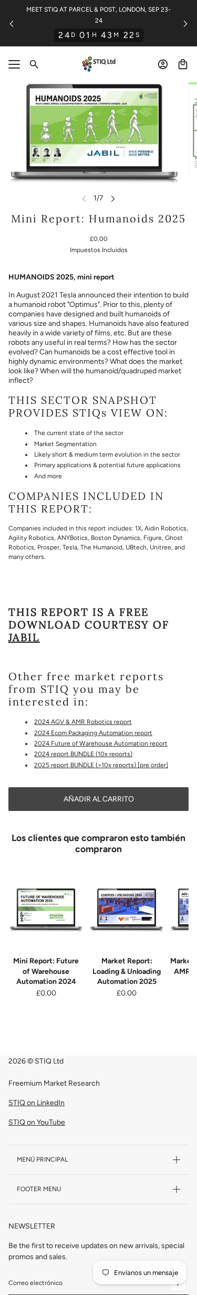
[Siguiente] (185, 23)
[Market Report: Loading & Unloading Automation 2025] (126, 909)
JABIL (24, 637)
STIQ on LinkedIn (36, 1102)
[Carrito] (183, 64)
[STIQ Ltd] (98, 64)
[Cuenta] (163, 64)
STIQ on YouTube (36, 1122)
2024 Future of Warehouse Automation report (101, 743)
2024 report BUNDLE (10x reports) (83, 754)
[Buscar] (34, 64)
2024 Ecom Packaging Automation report (93, 733)
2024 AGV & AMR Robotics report (83, 722)
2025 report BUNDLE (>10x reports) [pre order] (101, 765)
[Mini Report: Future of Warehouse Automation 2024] (46, 909)
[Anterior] (11, 23)
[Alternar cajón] (14, 64)
